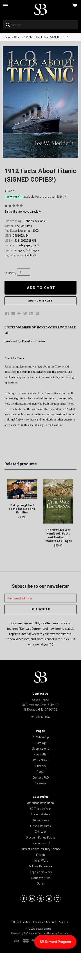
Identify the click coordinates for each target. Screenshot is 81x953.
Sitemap (40, 783)
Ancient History (40, 814)
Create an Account (44, 922)
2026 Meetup (40, 737)
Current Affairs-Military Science (40, 849)
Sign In (63, 922)
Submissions (40, 748)
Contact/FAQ (40, 777)
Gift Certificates (20, 922)
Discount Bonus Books (40, 837)
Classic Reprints (40, 826)
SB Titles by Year (40, 808)
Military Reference (40, 866)
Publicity (40, 766)
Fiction (40, 854)
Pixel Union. (63, 933)
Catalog (41, 743)
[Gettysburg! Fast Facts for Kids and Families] (22, 489)
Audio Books (40, 820)
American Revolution (40, 803)
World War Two (41, 878)
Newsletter (41, 754)
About (40, 771)
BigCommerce (30, 933)
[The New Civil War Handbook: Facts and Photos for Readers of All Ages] (58, 501)
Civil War (40, 831)
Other (40, 883)
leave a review (31, 211)
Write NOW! (40, 760)
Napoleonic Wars (40, 872)
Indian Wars (40, 860)
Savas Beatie (43, 929)
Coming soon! (41, 843)
